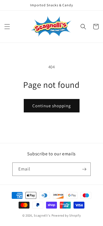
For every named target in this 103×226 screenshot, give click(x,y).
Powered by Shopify (66, 215)
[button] (7, 26)
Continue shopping (51, 105)
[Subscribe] (84, 169)
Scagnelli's (42, 215)
